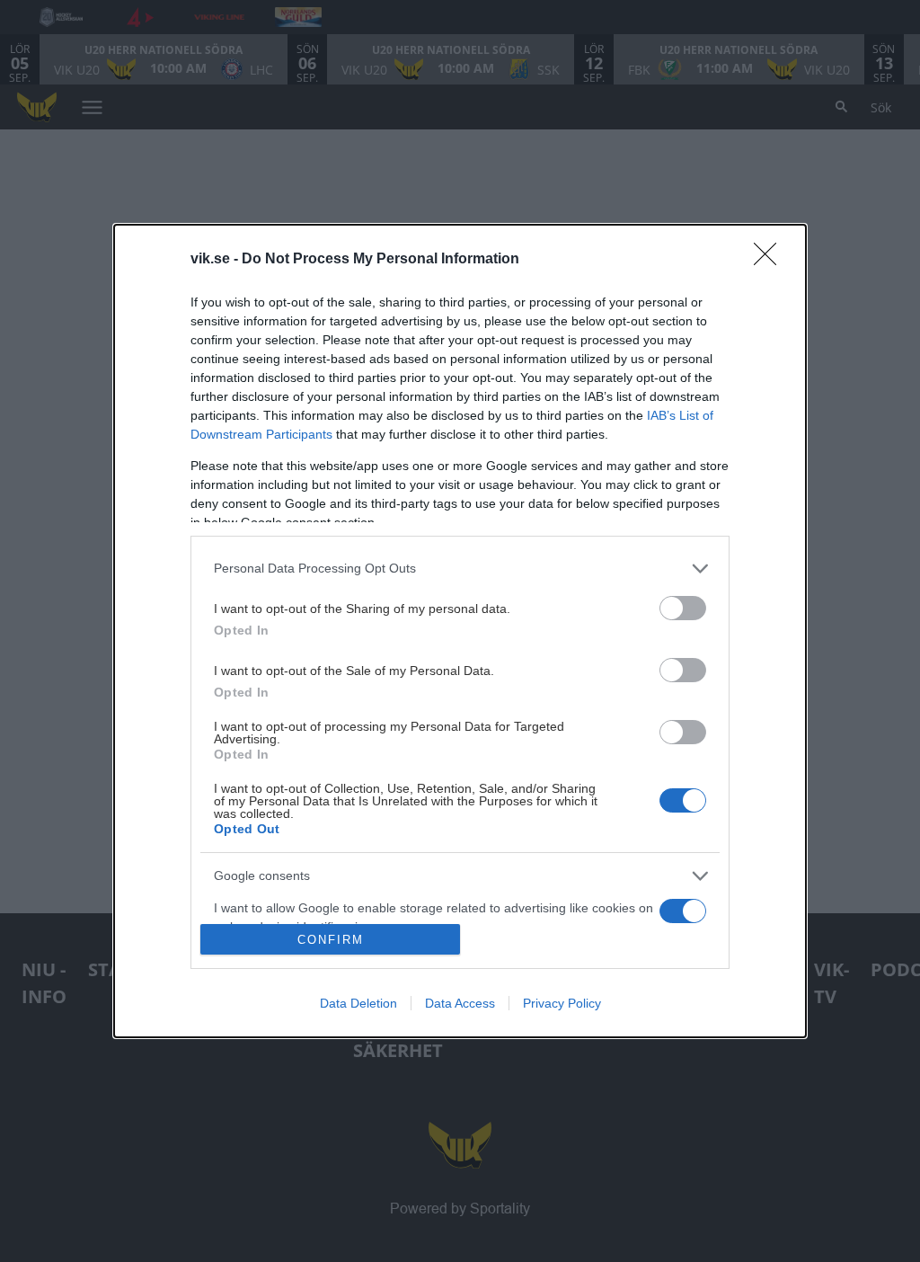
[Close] (771, 260)
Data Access (460, 1003)
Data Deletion (358, 1003)
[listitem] (460, 568)
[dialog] (460, 631)
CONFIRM (330, 939)
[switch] (682, 608)
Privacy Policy (562, 1003)
